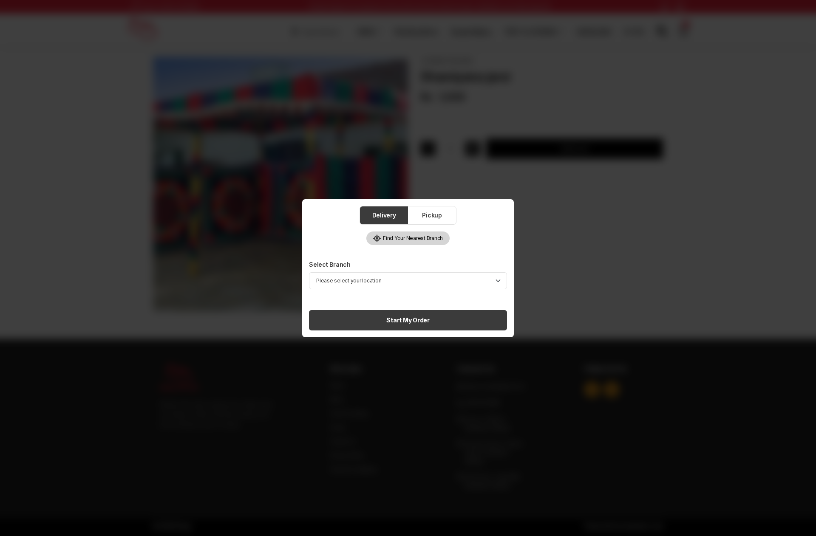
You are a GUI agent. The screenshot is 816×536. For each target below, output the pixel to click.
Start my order (408, 320)
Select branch (330, 264)
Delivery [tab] (384, 215)
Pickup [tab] (432, 215)
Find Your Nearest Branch (412, 238)
